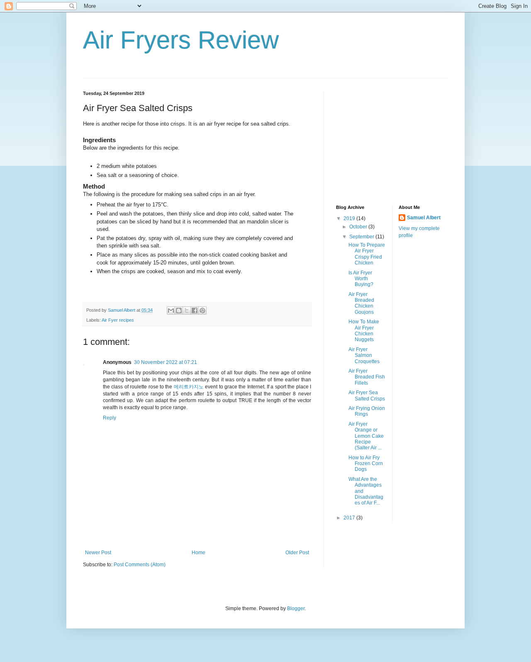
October (358, 227)
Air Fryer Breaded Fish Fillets (366, 377)
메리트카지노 (189, 387)
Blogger (295, 608)
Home (198, 552)
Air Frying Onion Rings (366, 411)
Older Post (297, 552)
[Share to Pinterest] (202, 310)
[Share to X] (187, 310)
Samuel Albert (424, 218)
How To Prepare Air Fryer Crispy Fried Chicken (366, 254)
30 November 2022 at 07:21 (165, 362)
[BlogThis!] (179, 310)
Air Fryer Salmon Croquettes (364, 355)
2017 (349, 518)
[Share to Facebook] (194, 310)
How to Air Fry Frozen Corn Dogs (365, 464)
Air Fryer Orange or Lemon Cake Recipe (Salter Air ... (366, 436)
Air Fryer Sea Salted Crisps (366, 395)
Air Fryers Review (181, 40)
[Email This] (171, 310)
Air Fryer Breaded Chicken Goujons (361, 303)
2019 (349, 218)
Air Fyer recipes (118, 320)
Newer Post (98, 552)
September (362, 237)
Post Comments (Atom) (140, 564)
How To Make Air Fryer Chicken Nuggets (363, 330)
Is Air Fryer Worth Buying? (360, 279)
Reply (109, 418)
